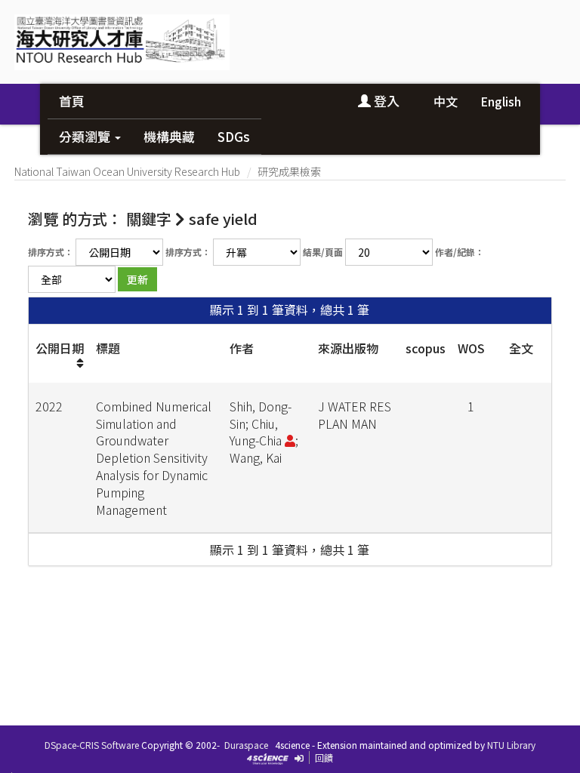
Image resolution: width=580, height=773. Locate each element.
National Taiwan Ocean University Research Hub (127, 171)
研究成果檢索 (289, 171)
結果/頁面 (323, 251)
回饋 (324, 757)
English (500, 101)
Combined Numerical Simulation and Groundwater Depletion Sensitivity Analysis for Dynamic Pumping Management (153, 458)
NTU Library (511, 744)
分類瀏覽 (86, 136)
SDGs (234, 136)
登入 (385, 100)
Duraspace (246, 744)
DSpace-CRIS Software (92, 744)
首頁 (72, 100)
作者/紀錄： (459, 251)
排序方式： (50, 251)
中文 (445, 101)
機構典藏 (169, 136)
